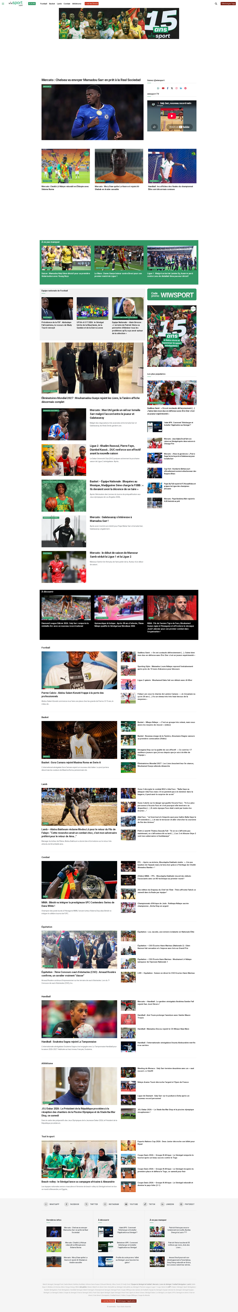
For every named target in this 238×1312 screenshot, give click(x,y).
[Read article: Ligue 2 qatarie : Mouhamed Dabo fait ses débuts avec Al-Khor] (128, 684)
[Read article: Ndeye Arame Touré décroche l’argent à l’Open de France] (128, 1086)
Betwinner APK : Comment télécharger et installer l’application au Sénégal (127, 1245)
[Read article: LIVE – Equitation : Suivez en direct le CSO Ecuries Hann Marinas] (128, 977)
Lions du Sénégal (165, 1284)
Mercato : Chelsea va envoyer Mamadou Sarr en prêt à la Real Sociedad (91, 80)
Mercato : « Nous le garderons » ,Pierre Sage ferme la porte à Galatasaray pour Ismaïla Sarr (179, 456)
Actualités (83, 1287)
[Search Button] (216, 4)
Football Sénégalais (179, 1284)
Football (43, 4)
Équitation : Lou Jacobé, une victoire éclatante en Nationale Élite (166, 932)
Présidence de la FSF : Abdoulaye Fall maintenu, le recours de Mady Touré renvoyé (57, 325)
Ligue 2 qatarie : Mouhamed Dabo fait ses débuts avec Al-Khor (165, 680)
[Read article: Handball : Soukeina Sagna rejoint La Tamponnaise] (79, 1019)
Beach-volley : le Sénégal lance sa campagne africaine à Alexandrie (78, 1181)
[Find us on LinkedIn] (181, 88)
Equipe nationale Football (125, 317)
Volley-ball (48, 1176)
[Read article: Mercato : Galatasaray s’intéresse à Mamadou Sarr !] (64, 531)
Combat (67, 4)
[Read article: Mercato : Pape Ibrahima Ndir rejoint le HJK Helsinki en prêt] (154, 503)
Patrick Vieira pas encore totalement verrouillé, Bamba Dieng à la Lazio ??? (179, 1230)
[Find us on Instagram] (177, 88)
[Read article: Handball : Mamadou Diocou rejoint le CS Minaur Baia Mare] (128, 1033)
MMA (151, 618)
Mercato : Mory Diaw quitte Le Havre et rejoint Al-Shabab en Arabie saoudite (75, 1260)
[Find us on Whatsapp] (158, 88)
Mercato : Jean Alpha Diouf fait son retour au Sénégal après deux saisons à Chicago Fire (179, 441)
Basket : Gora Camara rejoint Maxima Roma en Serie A (71, 762)
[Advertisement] (119, 59)
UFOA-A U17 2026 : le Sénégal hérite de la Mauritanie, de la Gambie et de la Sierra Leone (90, 325)
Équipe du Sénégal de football (141, 1284)
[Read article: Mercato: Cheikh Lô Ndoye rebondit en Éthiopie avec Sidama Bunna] (66, 166)
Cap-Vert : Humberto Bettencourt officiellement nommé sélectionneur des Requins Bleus (180, 471)
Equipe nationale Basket (54, 482)
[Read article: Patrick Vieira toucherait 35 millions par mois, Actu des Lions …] (157, 1247)
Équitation (48, 966)
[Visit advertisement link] (119, 23)
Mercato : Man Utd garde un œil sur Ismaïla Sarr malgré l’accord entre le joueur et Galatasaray (115, 414)
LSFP (169, 1287)
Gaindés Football (156, 268)
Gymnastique (102, 618)
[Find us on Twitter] (172, 88)
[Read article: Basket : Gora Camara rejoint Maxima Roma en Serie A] (79, 740)
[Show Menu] (3, 4)
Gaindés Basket (50, 391)
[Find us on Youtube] (163, 88)
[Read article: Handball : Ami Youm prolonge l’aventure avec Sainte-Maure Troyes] (128, 1019)
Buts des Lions (102, 268)
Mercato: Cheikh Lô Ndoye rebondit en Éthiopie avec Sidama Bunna (75, 1245)
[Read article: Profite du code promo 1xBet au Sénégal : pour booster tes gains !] (105, 1261)
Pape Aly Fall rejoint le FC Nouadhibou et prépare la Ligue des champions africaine (180, 486)
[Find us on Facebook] (167, 88)
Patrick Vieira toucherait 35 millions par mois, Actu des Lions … (179, 1245)
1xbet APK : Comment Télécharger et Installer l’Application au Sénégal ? (127, 1230)
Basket (52, 4)
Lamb (59, 4)
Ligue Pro (48, 446)
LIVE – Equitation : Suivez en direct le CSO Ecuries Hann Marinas (166, 973)
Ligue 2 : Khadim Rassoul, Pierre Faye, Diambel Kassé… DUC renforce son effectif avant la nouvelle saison (115, 449)
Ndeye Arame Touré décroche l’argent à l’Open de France (163, 1082)
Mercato (47, 86)
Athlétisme (76, 4)
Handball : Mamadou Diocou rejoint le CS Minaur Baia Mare (163, 1029)
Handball (154, 181)
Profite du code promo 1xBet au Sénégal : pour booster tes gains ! (127, 1260)
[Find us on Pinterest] (185, 88)
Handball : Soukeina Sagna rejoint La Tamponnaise (69, 1041)
